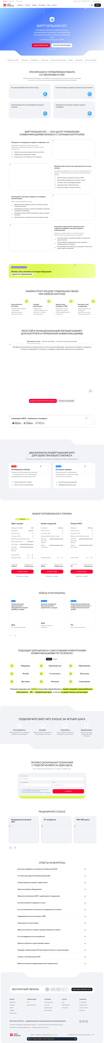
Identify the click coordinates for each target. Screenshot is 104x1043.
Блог (63, 1002)
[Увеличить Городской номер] (32, 558)
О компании (19, 1)
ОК (75, 1039)
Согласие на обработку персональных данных (23, 1025)
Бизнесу (5, 1)
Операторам (48, 1008)
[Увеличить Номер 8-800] (32, 555)
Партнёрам (11, 1)
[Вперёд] (15, 847)
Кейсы (49, 5)
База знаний (48, 1010)
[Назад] (10, 847)
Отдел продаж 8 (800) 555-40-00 (82, 1)
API (28, 1002)
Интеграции (42, 5)
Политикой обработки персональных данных (31, 791)
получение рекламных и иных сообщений (41, 792)
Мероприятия (66, 1005)
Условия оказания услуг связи (40, 1027)
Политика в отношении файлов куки (20, 1027)
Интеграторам (49, 1002)
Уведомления (83, 1005)
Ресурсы (54, 5)
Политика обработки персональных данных (50, 1025)
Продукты (20, 5)
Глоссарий (65, 1008)
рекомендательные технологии (63, 1039)
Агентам (47, 1005)
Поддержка (96, 1)
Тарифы (34, 5)
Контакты (82, 1010)
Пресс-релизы (83, 1008)
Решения (27, 5)
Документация (31, 1005)
